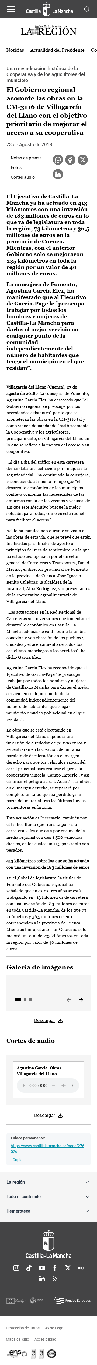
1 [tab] (18, 999)
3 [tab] (30, 999)
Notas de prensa (26, 158)
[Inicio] (48, 1244)
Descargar (44, 1020)
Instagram (16, 1268)
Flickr (80, 1268)
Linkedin (42, 1279)
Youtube (42, 1268)
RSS (54, 1279)
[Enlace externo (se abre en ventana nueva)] (41, 1354)
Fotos (16, 167)
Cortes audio (23, 177)
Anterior (69, 1000)
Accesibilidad (45, 1339)
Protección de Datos (23, 1328)
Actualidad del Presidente (57, 50)
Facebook (54, 1268)
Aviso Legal (54, 1328)
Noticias (15, 50)
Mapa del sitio (17, 1339)
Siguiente (81, 1000)
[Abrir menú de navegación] (11, 9)
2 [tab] (25, 999)
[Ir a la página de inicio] (49, 9)
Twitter (67, 1268)
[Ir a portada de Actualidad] (48, 30)
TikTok (29, 1268)
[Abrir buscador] (87, 9)
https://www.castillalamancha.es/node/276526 (47, 1149)
